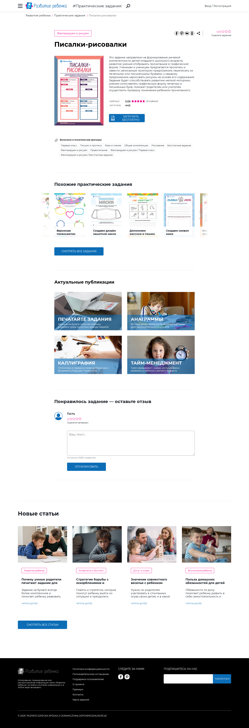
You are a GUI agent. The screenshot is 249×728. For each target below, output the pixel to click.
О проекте (78, 684)
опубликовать (86, 466)
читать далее (30, 603)
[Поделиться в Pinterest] (182, 33)
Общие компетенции (136, 145)
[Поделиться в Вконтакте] (187, 33)
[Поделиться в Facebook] (176, 33)
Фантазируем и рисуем (73, 33)
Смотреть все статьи (43, 624)
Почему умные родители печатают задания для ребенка (41, 583)
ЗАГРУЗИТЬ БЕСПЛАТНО (130, 118)
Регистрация (222, 6)
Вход (208, 6)
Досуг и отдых (141, 570)
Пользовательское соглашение (91, 674)
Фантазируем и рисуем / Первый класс (133, 150)
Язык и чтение (113, 145)
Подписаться (222, 679)
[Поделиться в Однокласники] (192, 33)
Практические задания (99, 6)
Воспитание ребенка (200, 570)
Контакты (78, 694)
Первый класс (69, 145)
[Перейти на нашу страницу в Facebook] (120, 676)
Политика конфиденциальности (91, 669)
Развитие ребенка (34, 570)
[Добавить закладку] (198, 33)
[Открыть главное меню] (20, 6)
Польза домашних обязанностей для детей (205, 581)
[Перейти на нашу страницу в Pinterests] (127, 676)
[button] (48, 215)
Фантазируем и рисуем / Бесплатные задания (87, 155)
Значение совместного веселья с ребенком (149, 581)
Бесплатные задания (179, 145)
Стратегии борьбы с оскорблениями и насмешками (92, 583)
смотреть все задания (79, 251)
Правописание (98, 150)
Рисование (157, 145)
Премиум (78, 689)
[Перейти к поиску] (128, 6)
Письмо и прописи (91, 145)
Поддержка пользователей (88, 679)
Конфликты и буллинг (91, 570)
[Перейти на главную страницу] (46, 6)
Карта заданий (81, 699)
